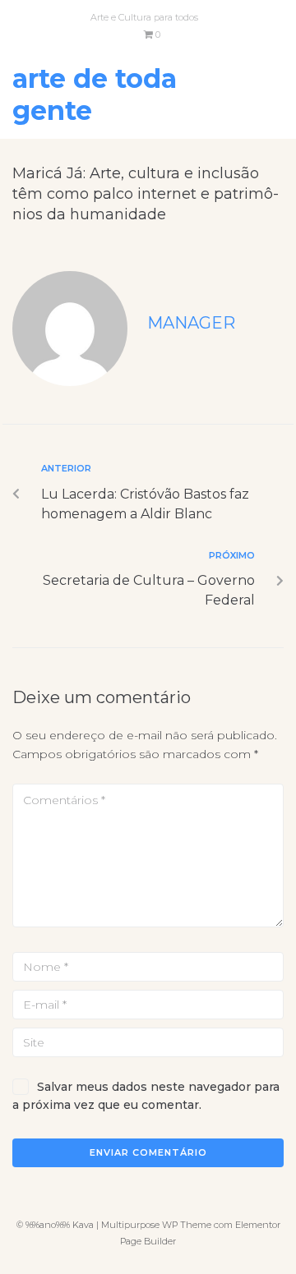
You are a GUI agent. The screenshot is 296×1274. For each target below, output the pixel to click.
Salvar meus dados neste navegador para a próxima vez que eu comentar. (146, 1095)
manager (191, 323)
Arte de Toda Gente (94, 94)
